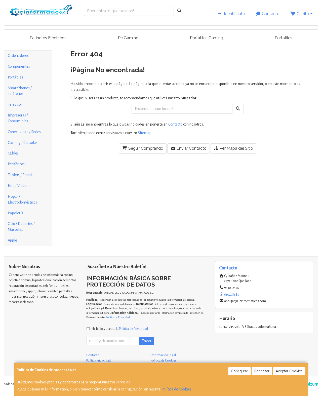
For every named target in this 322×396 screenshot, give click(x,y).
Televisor (15, 104)
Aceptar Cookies (289, 371)
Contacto (270, 13)
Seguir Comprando (145, 148)
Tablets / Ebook (20, 175)
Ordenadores (18, 56)
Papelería (15, 213)
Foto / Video (17, 186)
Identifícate (234, 13)
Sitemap (144, 133)
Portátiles (15, 77)
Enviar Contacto (191, 148)
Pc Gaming (128, 37)
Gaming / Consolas (22, 143)
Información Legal (163, 355)
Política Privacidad (98, 360)
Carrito (303, 13)
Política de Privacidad (118, 317)
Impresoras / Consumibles (18, 118)
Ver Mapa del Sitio (236, 148)
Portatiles (283, 37)
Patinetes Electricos (48, 37)
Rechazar (261, 371)
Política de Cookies (176, 389)
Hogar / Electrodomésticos (22, 199)
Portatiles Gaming (206, 37)
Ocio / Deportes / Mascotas (21, 226)
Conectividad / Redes (24, 132)
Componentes (19, 66)
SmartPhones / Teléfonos (20, 91)
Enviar (146, 341)
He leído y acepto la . (120, 329)
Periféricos (16, 164)
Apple (12, 240)
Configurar (239, 371)
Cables (13, 153)
